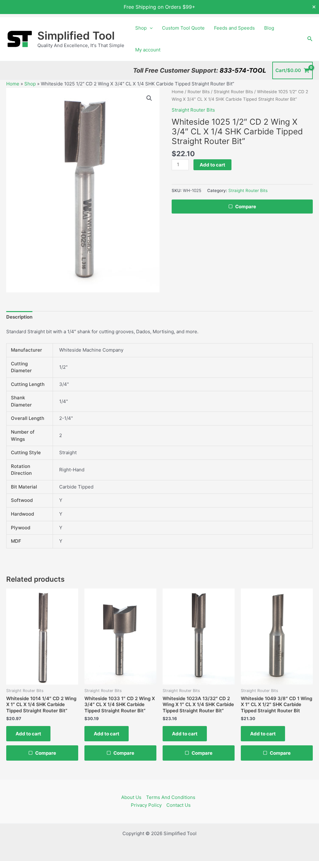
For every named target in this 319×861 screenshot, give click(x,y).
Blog (269, 28)
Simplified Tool (76, 35)
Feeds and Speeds (234, 28)
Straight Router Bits (233, 91)
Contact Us (178, 805)
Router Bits (199, 91)
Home (12, 84)
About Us (131, 797)
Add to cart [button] (28, 734)
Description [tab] (19, 317)
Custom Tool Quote (183, 28)
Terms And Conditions (170, 797)
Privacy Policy (146, 805)
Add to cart (212, 165)
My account (147, 50)
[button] (150, 28)
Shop (141, 28)
